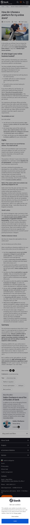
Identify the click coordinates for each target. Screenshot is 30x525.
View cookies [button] (15, 516)
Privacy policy (17, 513)
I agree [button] (15, 521)
